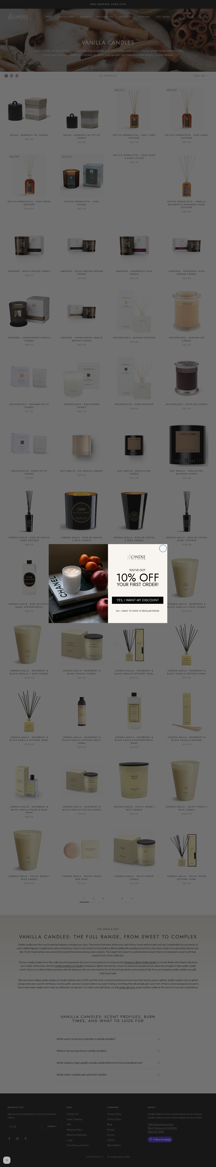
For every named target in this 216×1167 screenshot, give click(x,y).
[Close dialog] (163, 548)
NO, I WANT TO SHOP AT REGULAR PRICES (137, 610)
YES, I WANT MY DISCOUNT (138, 600)
